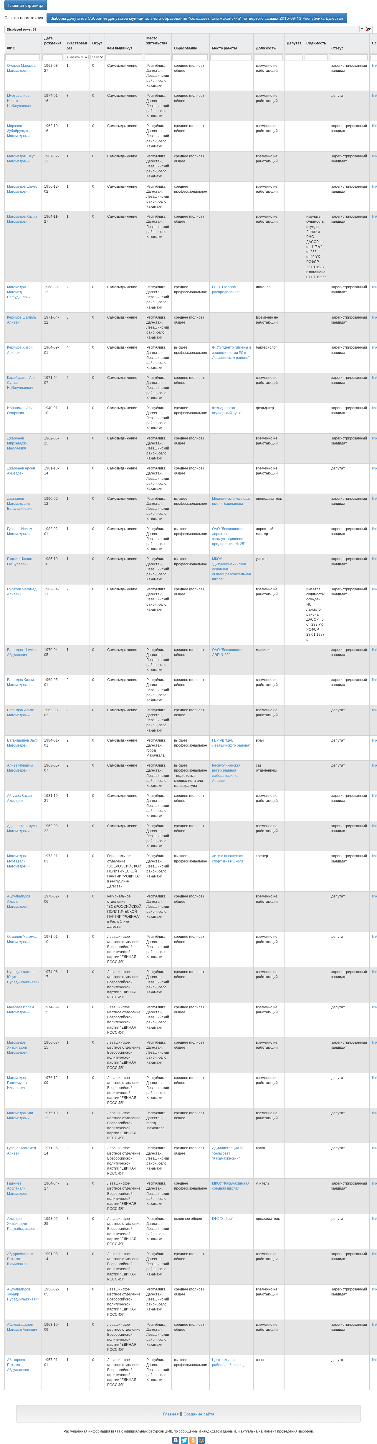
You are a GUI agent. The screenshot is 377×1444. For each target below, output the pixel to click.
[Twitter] (184, 1440)
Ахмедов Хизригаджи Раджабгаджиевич (22, 1224)
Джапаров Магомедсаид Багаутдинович (19, 504)
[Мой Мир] (201, 1440)
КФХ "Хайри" (222, 1219)
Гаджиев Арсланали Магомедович (18, 1188)
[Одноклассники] (192, 1440)
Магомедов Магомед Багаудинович (18, 292)
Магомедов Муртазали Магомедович (18, 861)
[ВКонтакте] (175, 1440)
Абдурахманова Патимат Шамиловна (20, 1259)
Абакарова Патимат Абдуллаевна (18, 1365)
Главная (171, 1414)
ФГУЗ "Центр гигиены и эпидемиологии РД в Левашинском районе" (231, 352)
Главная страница (25, 5)
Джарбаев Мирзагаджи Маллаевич (17, 443)
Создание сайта (198, 1414)
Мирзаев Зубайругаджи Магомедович (19, 131)
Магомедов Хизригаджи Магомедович (18, 1047)
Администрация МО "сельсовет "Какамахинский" (228, 1153)
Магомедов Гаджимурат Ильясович (17, 1083)
